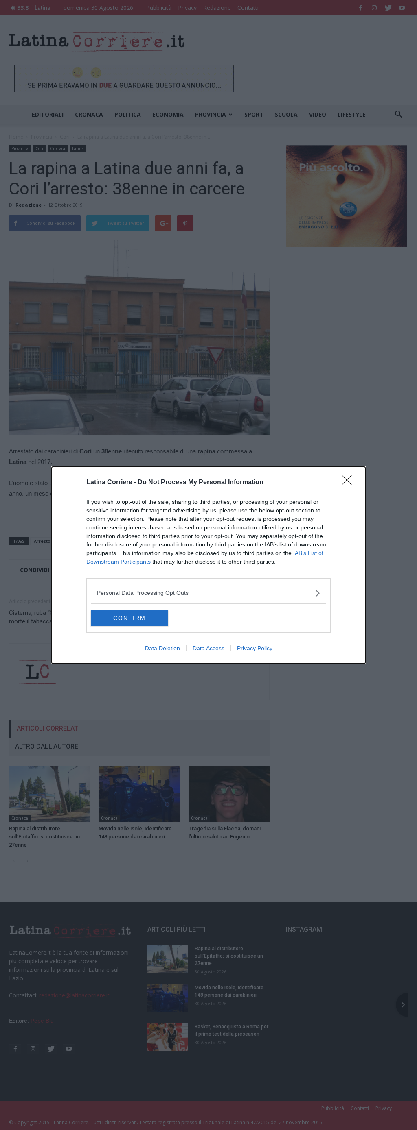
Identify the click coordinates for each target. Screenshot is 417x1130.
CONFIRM (129, 618)
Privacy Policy (254, 648)
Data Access (208, 648)
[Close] (349, 482)
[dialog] (208, 565)
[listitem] (208, 593)
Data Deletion (162, 648)
